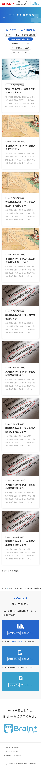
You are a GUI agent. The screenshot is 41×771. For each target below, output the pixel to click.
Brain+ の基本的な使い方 (25, 35)
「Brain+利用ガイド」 (18, 641)
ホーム (4, 588)
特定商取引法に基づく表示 (12, 756)
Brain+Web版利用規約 (11, 747)
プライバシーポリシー (11, 751)
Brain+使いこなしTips (20, 43)
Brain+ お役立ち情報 (15, 588)
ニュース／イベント (20, 52)
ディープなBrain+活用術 (21, 48)
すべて (8, 35)
